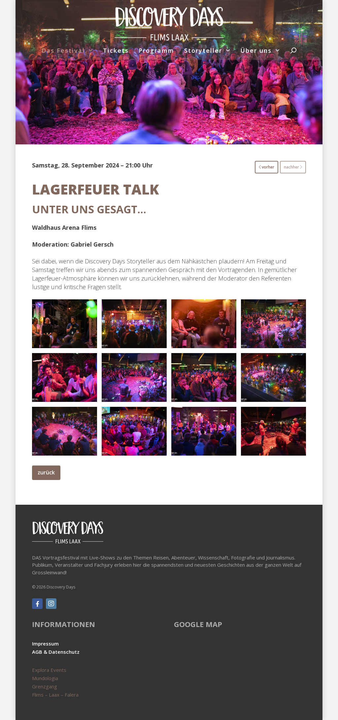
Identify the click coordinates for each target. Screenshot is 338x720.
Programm (156, 50)
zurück (46, 472)
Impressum (45, 643)
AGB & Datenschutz (56, 651)
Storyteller (203, 50)
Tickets (116, 50)
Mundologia (45, 678)
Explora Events (49, 670)
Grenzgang (44, 686)
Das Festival (63, 50)
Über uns (256, 50)
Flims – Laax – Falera (55, 694)
